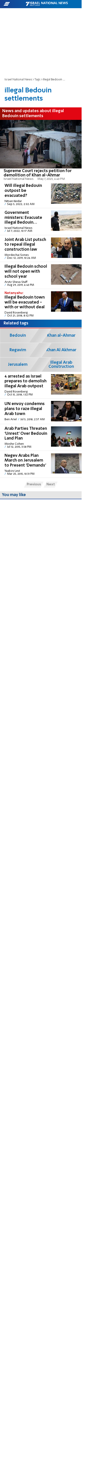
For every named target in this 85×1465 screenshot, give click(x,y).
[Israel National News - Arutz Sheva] (47, 4)
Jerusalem (17, 365)
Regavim (18, 350)
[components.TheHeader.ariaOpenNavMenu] (14, 4)
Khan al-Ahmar (61, 336)
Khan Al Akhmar (61, 350)
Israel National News (18, 79)
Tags (37, 79)
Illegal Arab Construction (61, 365)
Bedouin (18, 336)
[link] (41, 150)
